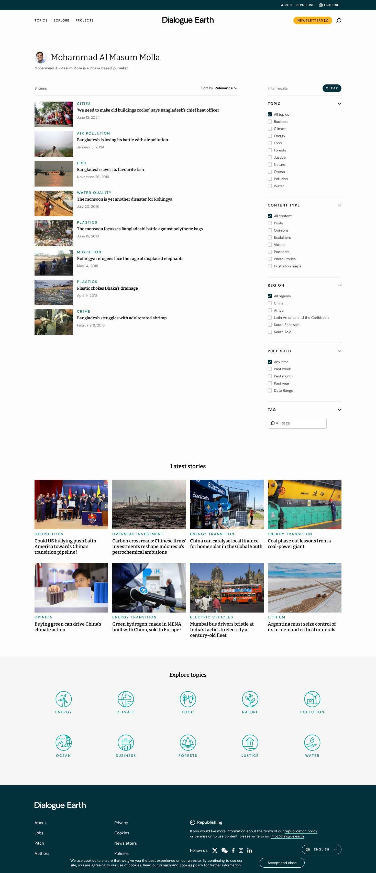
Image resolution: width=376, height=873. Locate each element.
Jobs (39, 833)
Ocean (63, 755)
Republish (305, 5)
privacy (165, 865)
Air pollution (93, 133)
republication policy (301, 831)
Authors (42, 853)
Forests (188, 755)
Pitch (39, 843)
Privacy (121, 822)
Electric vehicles (211, 617)
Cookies (121, 833)
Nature (250, 712)
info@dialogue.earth (287, 836)
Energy (63, 712)
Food (188, 712)
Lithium (276, 617)
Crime (84, 311)
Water (312, 755)
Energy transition (212, 534)
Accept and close (282, 862)
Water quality (94, 192)
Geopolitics (49, 534)
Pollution (312, 712)
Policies (121, 853)
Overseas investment (137, 534)
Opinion (44, 617)
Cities (84, 103)
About (287, 5)
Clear (332, 88)
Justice (250, 755)
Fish (82, 163)
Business (126, 755)
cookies (186, 865)
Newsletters (310, 20)
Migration (89, 252)
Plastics (87, 222)
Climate (125, 712)
